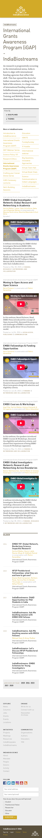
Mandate (6, 759)
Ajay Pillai (6, 407)
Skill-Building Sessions (9, 188)
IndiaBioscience (21, 11)
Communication (21, 334)
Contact (6, 771)
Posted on (12, 267)
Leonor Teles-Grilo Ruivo (23, 208)
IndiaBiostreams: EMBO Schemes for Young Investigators (23, 666)
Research (7, 269)
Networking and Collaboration (16, 393)
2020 (11, 686)
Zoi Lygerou (7, 409)
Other (7, 813)
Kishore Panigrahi (29, 407)
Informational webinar (27, 152)
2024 (28, 683)
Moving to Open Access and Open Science (18, 284)
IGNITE (25, 138)
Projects (6, 733)
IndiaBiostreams (10, 25)
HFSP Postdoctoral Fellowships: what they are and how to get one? (25, 573)
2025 (23, 683)
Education (26, 133)
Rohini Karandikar (32, 409)
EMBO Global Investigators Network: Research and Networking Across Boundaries (20, 465)
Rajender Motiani (14, 210)
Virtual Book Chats (29, 172)
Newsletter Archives (25, 714)
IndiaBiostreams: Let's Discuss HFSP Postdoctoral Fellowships (25, 651)
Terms (25, 832)
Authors (24, 736)
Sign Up (5, 832)
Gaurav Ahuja (17, 553)
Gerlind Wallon (8, 208)
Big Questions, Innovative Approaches (28, 160)
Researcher (9, 807)
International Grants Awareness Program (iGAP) (11, 143)
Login (12, 832)
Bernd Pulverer (8, 288)
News (5, 707)
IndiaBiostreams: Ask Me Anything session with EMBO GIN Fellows (24, 615)
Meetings (7, 736)
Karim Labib (29, 551)
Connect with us (27, 710)
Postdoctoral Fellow (12, 805)
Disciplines (12, 115)
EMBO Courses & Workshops (19, 404)
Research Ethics (10, 159)
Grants (6, 716)
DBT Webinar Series (11, 150)
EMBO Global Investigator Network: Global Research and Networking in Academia (19, 203)
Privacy (5, 835)
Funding (27, 267)
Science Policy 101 (10, 155)
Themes (10, 119)
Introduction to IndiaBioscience (9, 135)
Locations (7, 722)
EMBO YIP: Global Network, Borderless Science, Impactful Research (25, 546)
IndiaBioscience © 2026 (12, 829)
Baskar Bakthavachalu (11, 471)
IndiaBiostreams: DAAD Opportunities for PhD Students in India (23, 600)
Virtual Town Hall (29, 168)
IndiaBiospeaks (9, 742)
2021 (7, 686)
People (6, 762)
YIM (22, 742)
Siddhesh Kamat (31, 553)
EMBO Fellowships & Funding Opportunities (19, 347)
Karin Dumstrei (8, 351)
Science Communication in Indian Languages (29, 179)
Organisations (26, 733)
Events (6, 719)
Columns (6, 710)
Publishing (7, 334)
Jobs (5, 713)
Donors (6, 765)
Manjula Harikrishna (10, 212)
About (5, 756)
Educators (25, 739)
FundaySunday (28, 142)
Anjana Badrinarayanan (21, 578)
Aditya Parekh (17, 584)
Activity (6, 768)
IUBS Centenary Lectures (9, 181)
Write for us (26, 707)
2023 (32, 683)
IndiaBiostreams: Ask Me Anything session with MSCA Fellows (25, 633)
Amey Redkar (30, 638)
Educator (8, 810)
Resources (7, 739)
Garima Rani (22, 580)
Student (8, 802)
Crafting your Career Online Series (11, 174)
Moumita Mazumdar (26, 212)
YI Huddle (26, 147)
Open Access (28, 332)
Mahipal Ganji (17, 638)
